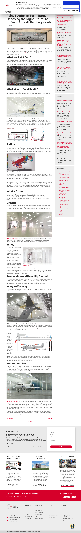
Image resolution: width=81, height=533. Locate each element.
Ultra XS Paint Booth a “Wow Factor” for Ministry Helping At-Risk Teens (64, 61)
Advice (60, 173)
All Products (27, 509)
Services (61, 213)
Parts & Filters (62, 198)
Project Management (63, 204)
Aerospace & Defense (64, 174)
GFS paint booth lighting (12, 238)
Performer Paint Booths (64, 200)
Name (51, 430)
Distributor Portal (39, 518)
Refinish (60, 211)
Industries (61, 188)
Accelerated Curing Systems (65, 171)
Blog (36, 516)
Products (61, 203)
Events (50, 511)
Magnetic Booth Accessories (66, 516)
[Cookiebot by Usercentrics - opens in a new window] (7, 12)
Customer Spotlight (63, 180)
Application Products (27, 514)
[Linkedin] (72, 497)
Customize (70, 6)
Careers (51, 509)
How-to (60, 186)
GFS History (61, 183)
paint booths (23, 52)
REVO (60, 207)
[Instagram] (66, 497)
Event (60, 181)
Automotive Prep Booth (64, 176)
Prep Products (28, 511)
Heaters (60, 184)
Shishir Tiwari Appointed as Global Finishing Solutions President (64, 160)
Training (60, 214)
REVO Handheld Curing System (68, 519)
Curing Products (28, 516)
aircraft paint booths (39, 92)
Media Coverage (62, 193)
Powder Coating (62, 201)
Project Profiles (62, 206)
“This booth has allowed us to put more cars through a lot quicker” (64, 137)
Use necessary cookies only (71, 10)
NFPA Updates (62, 194)
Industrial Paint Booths (64, 187)
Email (51, 434)
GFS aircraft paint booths (12, 401)
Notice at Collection (53, 513)
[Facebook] (64, 497)
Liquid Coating (62, 191)
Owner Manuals (38, 514)
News (60, 196)
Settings (17, 11)
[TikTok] (69, 497)
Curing (60, 178)
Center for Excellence (40, 457)
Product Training (39, 512)
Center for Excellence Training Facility (40, 509)
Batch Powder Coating (64, 177)
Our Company (62, 197)
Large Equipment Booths (64, 190)
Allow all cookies (71, 3)
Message (52, 438)
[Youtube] (74, 497)
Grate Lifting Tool (67, 509)
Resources (38, 506)
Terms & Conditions (53, 515)
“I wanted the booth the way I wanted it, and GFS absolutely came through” (64, 49)
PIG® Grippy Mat (67, 513)
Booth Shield (66, 511)
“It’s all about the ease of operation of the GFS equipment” (64, 27)
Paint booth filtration (27, 265)
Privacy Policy (52, 517)
